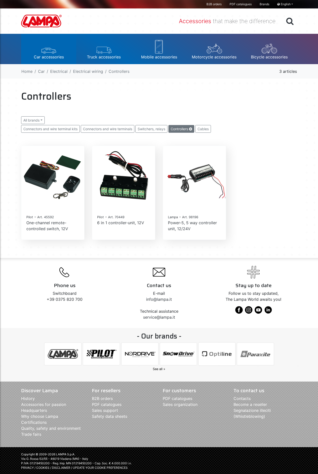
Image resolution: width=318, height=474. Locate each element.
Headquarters (34, 410)
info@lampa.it (159, 299)
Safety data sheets (109, 416)
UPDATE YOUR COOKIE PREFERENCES (100, 468)
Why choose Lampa (39, 416)
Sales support (105, 410)
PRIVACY (27, 468)
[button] (48, 49)
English (286, 4)
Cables (203, 129)
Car (41, 71)
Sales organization (180, 404)
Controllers (180, 129)
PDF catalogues (241, 4)
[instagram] (248, 311)
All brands (31, 120)
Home (27, 71)
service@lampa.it (159, 317)
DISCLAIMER (61, 468)
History (28, 398)
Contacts (242, 398)
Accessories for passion (43, 404)
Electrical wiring (88, 71)
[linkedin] (268, 311)
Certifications (34, 422)
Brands (264, 4)
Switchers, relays (151, 129)
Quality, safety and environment (51, 428)
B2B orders (214, 4)
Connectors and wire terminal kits (50, 129)
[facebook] (239, 311)
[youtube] (258, 311)
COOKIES (42, 468)
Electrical (59, 71)
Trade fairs (31, 434)
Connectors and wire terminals (107, 129)
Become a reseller (250, 404)
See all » (159, 369)
